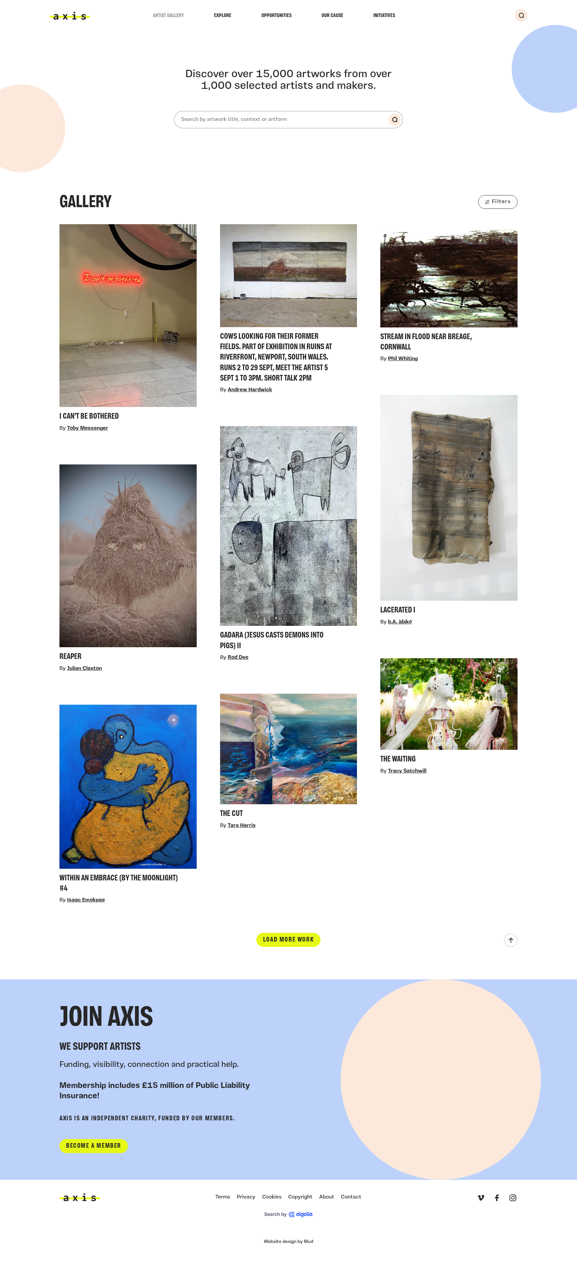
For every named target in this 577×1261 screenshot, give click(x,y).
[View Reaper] (128, 564)
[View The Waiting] (449, 713)
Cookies (271, 1197)
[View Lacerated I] (449, 506)
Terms (222, 1197)
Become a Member (93, 1146)
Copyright (300, 1197)
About (326, 1197)
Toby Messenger (87, 428)
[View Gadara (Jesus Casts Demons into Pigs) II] (288, 540)
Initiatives (384, 15)
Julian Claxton (84, 669)
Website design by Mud (288, 1241)
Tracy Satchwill (407, 771)
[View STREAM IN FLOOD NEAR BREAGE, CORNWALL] (449, 289)
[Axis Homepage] (69, 16)
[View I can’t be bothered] (128, 324)
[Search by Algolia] (288, 1214)
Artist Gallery (168, 15)
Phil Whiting (403, 359)
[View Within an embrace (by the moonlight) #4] (128, 800)
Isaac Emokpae (86, 900)
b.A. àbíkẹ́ (400, 622)
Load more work (288, 940)
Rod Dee (238, 657)
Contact (351, 1197)
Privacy (246, 1197)
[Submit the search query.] (395, 120)
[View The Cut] (288, 758)
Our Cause (332, 15)
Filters (501, 201)
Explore (222, 15)
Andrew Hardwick (250, 390)
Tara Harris (242, 826)
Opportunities (276, 15)
